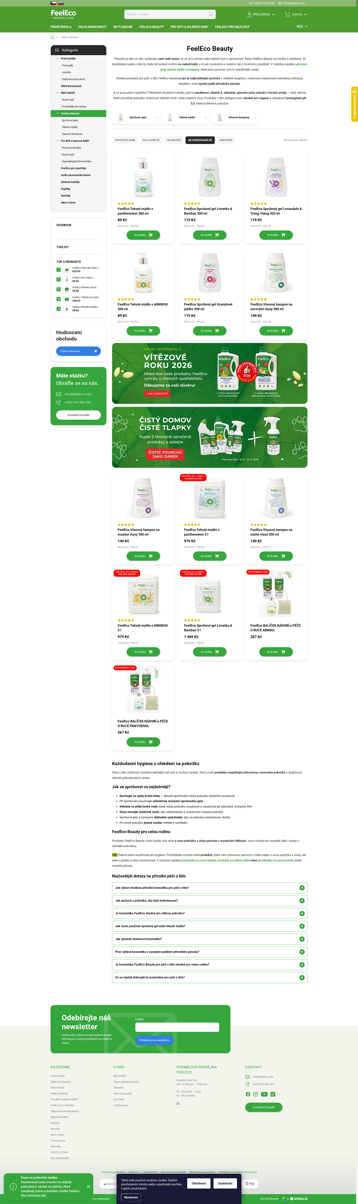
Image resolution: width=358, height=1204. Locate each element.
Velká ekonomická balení (76, 175)
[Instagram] (255, 1093)
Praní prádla (68, 58)
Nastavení (131, 1197)
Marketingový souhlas (202, 1172)
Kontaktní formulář (78, 415)
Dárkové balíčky (70, 182)
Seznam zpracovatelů (173, 1172)
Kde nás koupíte (123, 1093)
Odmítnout (199, 1183)
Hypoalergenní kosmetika (76, 161)
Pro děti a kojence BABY (75, 140)
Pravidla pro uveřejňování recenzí (238, 1172)
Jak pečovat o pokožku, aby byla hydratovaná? (146, 900)
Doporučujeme (125, 140)
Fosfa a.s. (134, 1172)
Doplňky (65, 188)
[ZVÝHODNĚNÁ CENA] (276, 595)
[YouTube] (264, 1093)
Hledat (211, 14)
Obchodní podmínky (113, 1172)
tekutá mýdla (176, 69)
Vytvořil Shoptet (269, 1198)
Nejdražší (174, 140)
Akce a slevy (68, 202)
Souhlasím (225, 1183)
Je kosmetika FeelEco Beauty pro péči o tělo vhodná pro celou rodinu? (162, 964)
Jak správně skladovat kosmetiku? (138, 939)
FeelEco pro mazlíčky (73, 168)
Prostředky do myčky (74, 106)
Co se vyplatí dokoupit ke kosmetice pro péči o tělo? (150, 977)
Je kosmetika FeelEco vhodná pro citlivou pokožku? (150, 913)
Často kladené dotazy (126, 1081)
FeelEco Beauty (70, 113)
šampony (193, 69)
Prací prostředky (71, 147)
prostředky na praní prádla (276, 860)
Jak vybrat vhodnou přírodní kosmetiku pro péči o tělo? (152, 888)
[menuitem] (62, 27)
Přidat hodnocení (70, 351)
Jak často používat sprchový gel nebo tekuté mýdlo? (150, 926)
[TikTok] (273, 1093)
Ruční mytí (68, 99)
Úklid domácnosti (71, 86)
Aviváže (66, 72)
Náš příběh (120, 1075)
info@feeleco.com (78, 394)
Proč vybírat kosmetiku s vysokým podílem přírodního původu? (157, 952)
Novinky (65, 195)
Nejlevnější (151, 140)
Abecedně (226, 140)
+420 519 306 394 (78, 402)
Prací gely (67, 65)
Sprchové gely (70, 120)
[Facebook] (248, 1093)
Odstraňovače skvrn (73, 79)
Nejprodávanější (200, 140)
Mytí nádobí (68, 92)
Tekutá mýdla (69, 127)
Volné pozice (121, 1105)
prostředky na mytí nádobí (198, 860)
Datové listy (150, 1172)
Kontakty (119, 1099)
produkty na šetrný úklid (233, 860)
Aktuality (119, 1087)
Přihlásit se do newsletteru (154, 1040)
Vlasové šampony (72, 133)
